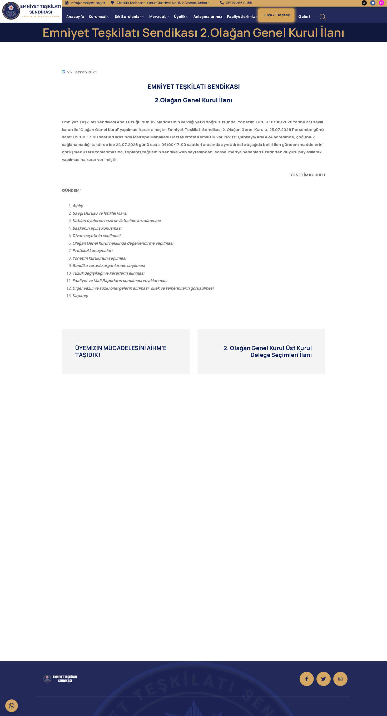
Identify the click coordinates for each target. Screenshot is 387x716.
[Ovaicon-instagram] (381, 3)
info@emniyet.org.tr (88, 3)
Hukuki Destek (276, 14)
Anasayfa (75, 16)
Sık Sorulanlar (128, 16)
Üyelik (179, 16)
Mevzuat (157, 16)
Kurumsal (97, 16)
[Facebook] (372, 3)
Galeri (304, 16)
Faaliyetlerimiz (241, 16)
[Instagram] (340, 679)
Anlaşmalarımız (208, 16)
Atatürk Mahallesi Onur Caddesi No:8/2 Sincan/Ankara (163, 3)
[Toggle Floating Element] (11, 705)
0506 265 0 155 (239, 3)
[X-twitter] (364, 3)
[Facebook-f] (307, 679)
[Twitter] (323, 679)
